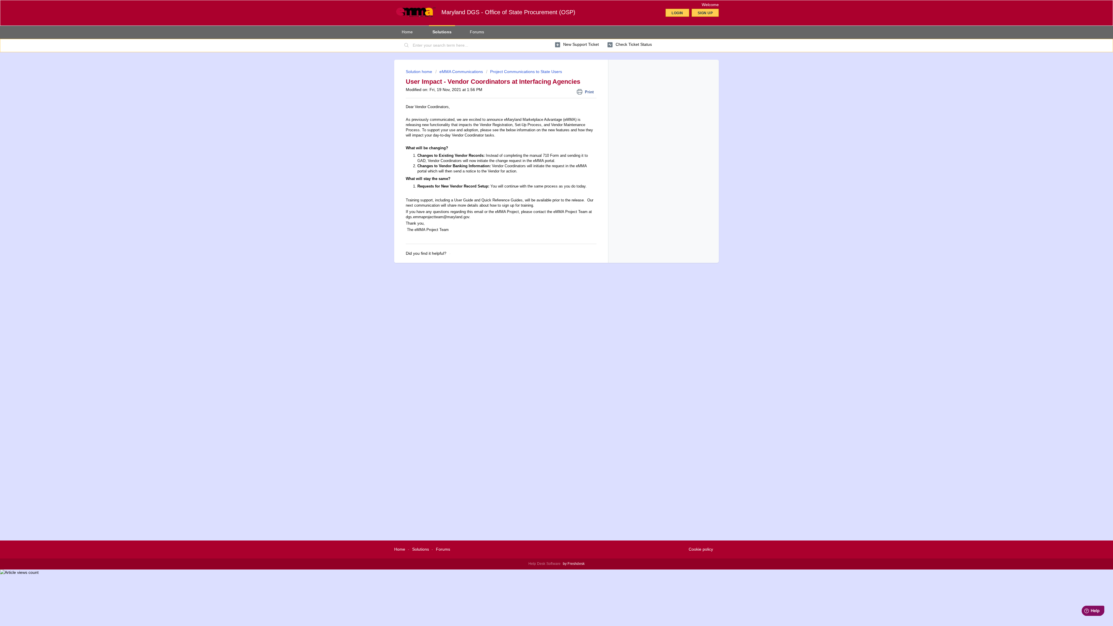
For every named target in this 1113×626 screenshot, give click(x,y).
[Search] (406, 45)
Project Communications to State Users (526, 71)
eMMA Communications (461, 71)
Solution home (419, 71)
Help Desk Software (545, 564)
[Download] (545, 243)
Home (407, 32)
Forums (477, 32)
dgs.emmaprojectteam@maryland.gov (437, 217)
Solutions (442, 32)
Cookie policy (701, 549)
